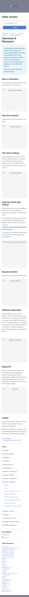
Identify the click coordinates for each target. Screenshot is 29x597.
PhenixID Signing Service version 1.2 (10, 548)
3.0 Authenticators (6, 586)
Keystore (6, 62)
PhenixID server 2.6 (6, 567)
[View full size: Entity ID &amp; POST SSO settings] (14, 254)
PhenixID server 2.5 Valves (8, 555)
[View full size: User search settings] (14, 184)
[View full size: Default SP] (14, 400)
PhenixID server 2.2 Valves (8, 551)
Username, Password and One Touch (12, 500)
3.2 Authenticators (6, 583)
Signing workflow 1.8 (6, 581)
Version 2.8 (4, 578)
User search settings (10, 153)
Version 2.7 (14, 33)
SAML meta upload (17, 62)
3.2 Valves (4, 585)
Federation (6, 485)
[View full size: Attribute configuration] (14, 350)
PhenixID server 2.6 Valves (8, 557)
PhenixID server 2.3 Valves (8, 552)
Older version (5, 33)
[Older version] (14, 6)
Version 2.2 (4, 561)
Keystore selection (9, 272)
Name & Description (10, 79)
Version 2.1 (4, 560)
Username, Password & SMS (13, 440)
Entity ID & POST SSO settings (11, 203)
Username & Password (9, 491)
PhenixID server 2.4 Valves (8, 554)
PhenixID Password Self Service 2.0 (10, 573)
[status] (14, 60)
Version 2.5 (4, 566)
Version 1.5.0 (5, 546)
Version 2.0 (4, 558)
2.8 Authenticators (6, 575)
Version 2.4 (4, 564)
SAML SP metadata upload (10, 503)
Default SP (6, 367)
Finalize (5, 418)
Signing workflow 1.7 (6, 579)
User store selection (10, 115)
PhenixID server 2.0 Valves (8, 549)
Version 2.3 (4, 563)
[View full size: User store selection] (14, 136)
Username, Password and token (11, 497)
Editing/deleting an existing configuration (13, 506)
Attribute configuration (11, 310)
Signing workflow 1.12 (7, 589)
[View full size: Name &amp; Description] (14, 99)
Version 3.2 (4, 582)
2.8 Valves (4, 576)
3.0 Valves (4, 588)
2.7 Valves (4, 570)
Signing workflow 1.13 (7, 591)
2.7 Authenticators (6, 569)
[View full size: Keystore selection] (14, 292)
